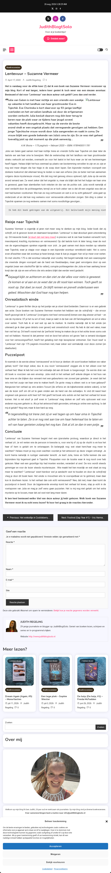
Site (8, 590)
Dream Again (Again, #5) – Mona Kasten (18, 698)
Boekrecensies (13, 67)
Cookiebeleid (47, 869)
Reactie (10, 542)
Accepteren (55, 846)
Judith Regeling (33, 80)
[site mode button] (100, 49)
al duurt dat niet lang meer (42, 237)
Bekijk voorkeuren (55, 862)
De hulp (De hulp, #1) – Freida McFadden (90, 698)
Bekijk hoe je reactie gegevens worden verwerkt (76, 610)
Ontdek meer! (58, 38)
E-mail (9, 580)
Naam (9, 569)
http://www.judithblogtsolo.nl (42, 636)
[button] (106, 821)
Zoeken (8, 722)
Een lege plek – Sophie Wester (54, 698)
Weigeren (55, 854)
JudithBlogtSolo (55, 27)
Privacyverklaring (60, 869)
